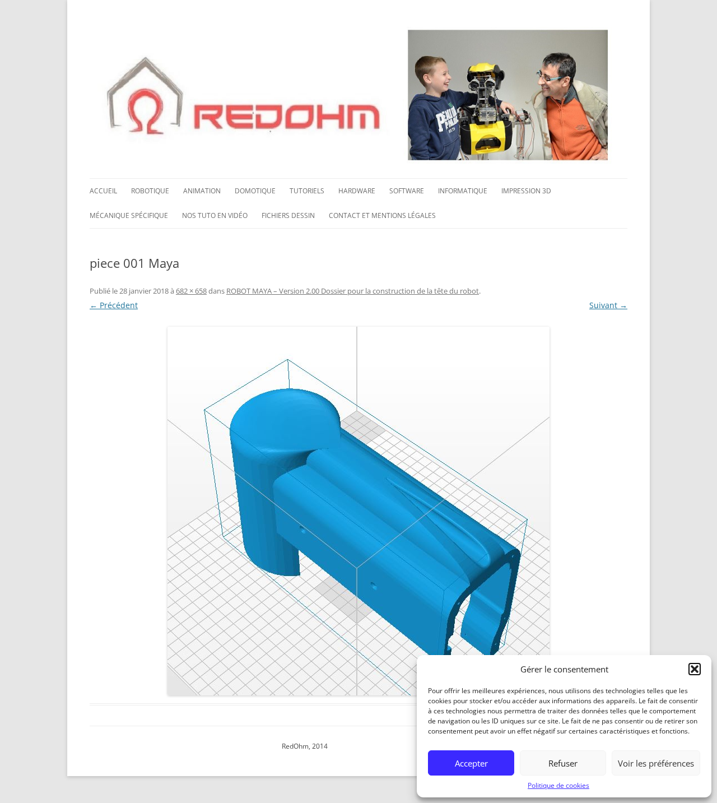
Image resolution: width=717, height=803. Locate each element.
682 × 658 (191, 291)
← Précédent (114, 305)
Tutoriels (307, 191)
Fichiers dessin (288, 215)
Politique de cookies (558, 785)
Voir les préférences (656, 763)
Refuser (563, 763)
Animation (202, 191)
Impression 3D (526, 191)
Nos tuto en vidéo (215, 215)
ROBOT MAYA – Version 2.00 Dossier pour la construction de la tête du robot (352, 291)
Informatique (462, 191)
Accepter (471, 763)
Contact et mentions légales (382, 215)
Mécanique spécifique (129, 215)
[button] (694, 669)
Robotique (150, 191)
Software (406, 191)
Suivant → (608, 305)
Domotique (255, 191)
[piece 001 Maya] (358, 511)
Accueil (103, 191)
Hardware (356, 191)
